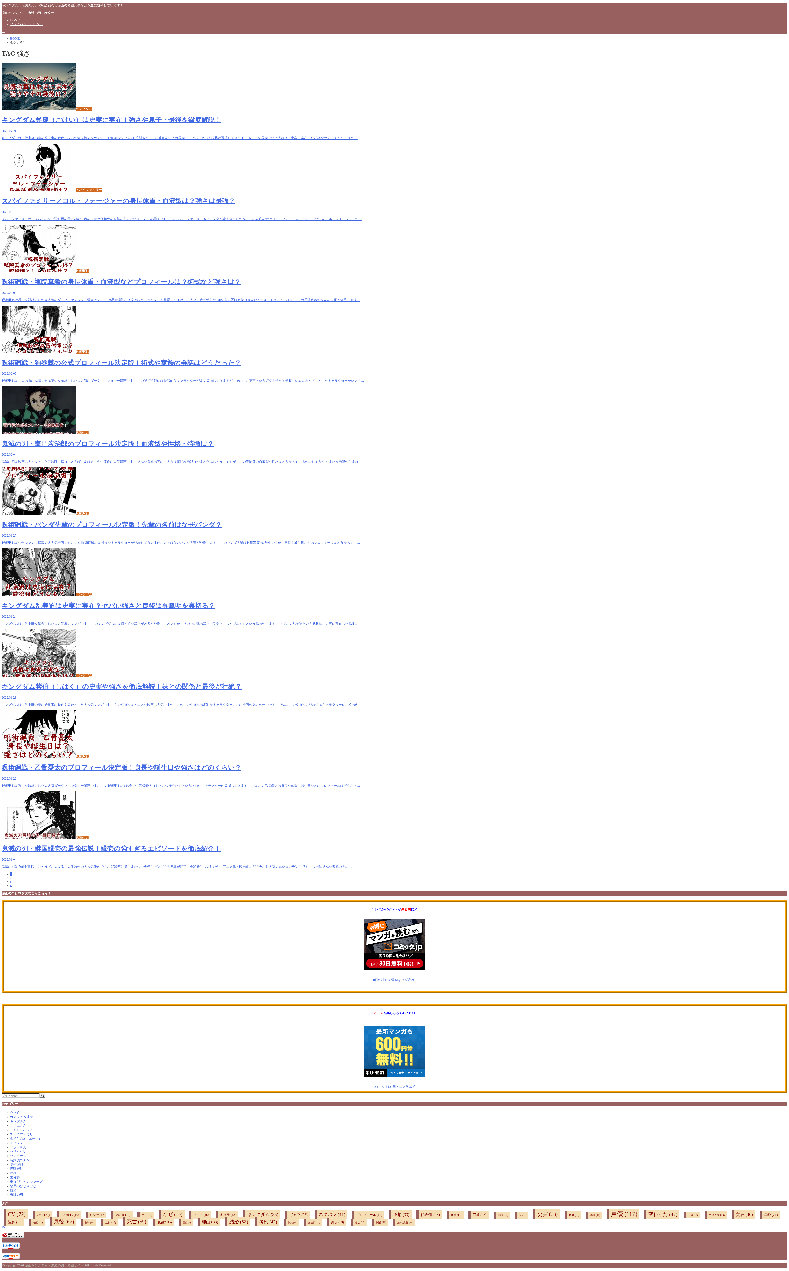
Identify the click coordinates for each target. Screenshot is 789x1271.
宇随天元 (717, 1215)
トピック (16, 1143)
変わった (662, 1214)
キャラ (228, 1215)
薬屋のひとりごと (23, 1186)
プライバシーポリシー (26, 24)
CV (17, 1214)
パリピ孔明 (18, 1151)
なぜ (172, 1214)
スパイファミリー (23, 1134)
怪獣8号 (15, 1168)
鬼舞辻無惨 (405, 1222)
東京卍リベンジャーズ (26, 1181)
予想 (401, 1214)
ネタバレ (332, 1214)
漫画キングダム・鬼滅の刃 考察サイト (31, 13)
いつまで (97, 1215)
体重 (456, 1215)
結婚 (238, 1221)
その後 (122, 1215)
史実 (548, 1214)
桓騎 (89, 1222)
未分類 (15, 1177)
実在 (744, 1214)
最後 (64, 1221)
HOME (15, 20)
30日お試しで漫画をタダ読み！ (394, 980)
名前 (574, 1215)
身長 (337, 1222)
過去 (360, 1222)
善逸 (595, 1215)
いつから (70, 1215)
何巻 (480, 1215)
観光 (13, 1190)
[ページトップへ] (3, 1226)
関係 (381, 1222)
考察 (268, 1221)
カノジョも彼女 (21, 1117)
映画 (13, 1173)
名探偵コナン (20, 1160)
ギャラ (298, 1215)
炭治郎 (164, 1222)
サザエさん (18, 1125)
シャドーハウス (21, 1130)
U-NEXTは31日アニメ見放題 (395, 1086)
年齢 (771, 1215)
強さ (15, 1222)
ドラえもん (18, 1147)
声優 (624, 1214)
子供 (693, 1215)
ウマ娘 (15, 1112)
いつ (43, 1215)
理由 (210, 1222)
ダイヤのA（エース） (26, 1138)
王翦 (187, 1222)
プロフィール (369, 1215)
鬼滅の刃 (16, 1194)
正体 (110, 1222)
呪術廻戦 (16, 1164)
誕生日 (314, 1222)
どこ (147, 1215)
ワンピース (18, 1156)
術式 (292, 1222)
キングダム (18, 1121)
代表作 (430, 1214)
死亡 (136, 1221)
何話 (503, 1215)
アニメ (201, 1215)
